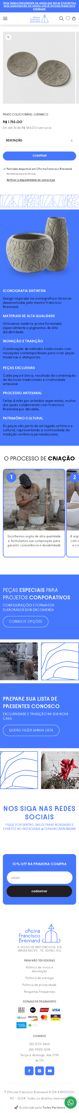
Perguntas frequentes (39, 992)
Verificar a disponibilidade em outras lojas (31, 180)
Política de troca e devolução (39, 969)
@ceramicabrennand (58, 829)
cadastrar (39, 891)
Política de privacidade (39, 985)
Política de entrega (39, 978)
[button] (5, 18)
